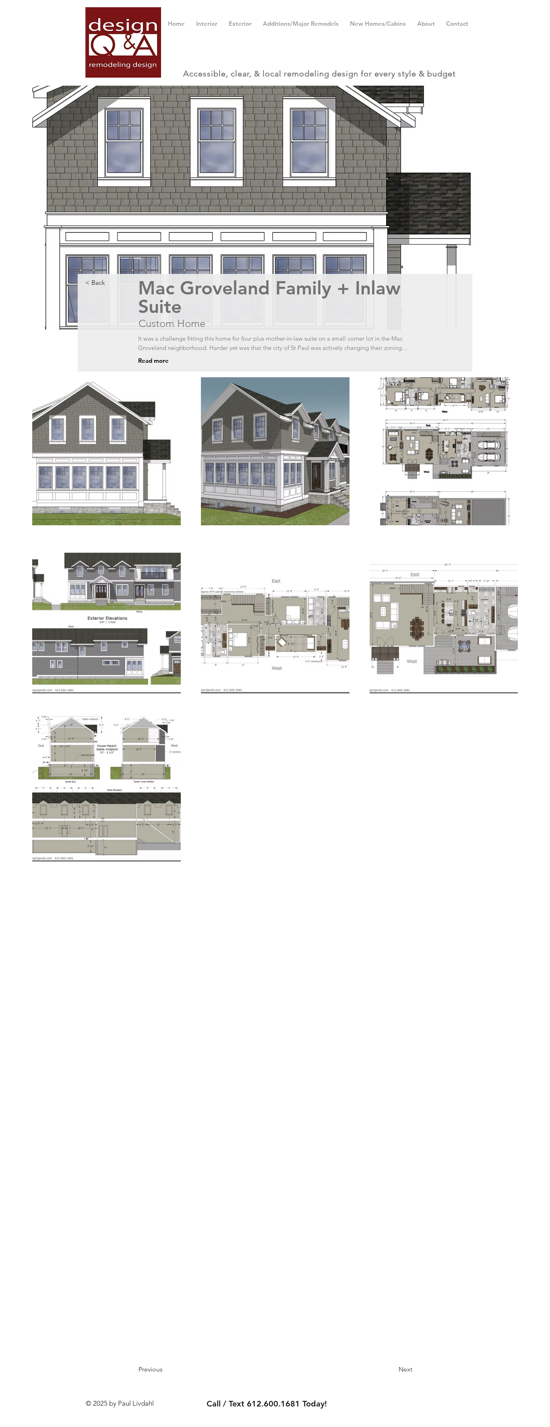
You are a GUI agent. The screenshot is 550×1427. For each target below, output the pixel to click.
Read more (153, 360)
